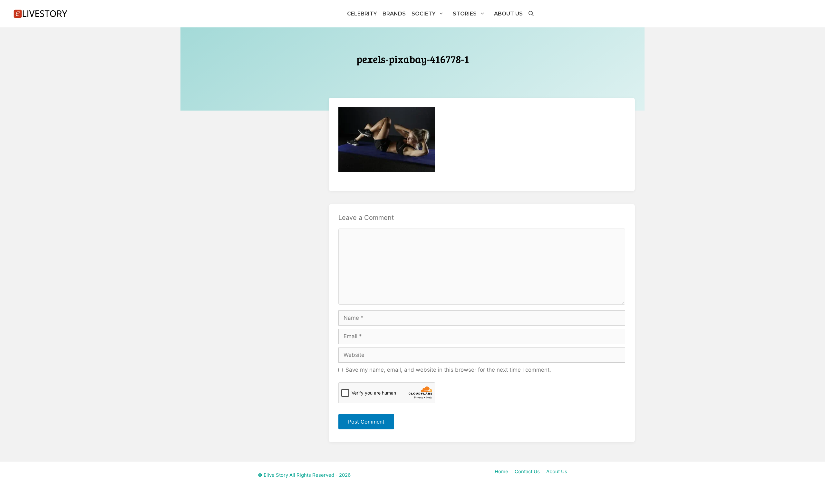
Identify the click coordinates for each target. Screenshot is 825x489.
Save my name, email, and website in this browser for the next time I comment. (448, 370)
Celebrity (362, 14)
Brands (394, 14)
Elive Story (276, 475)
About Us (508, 14)
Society (423, 14)
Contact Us (527, 471)
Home (501, 471)
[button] (530, 13)
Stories (465, 14)
